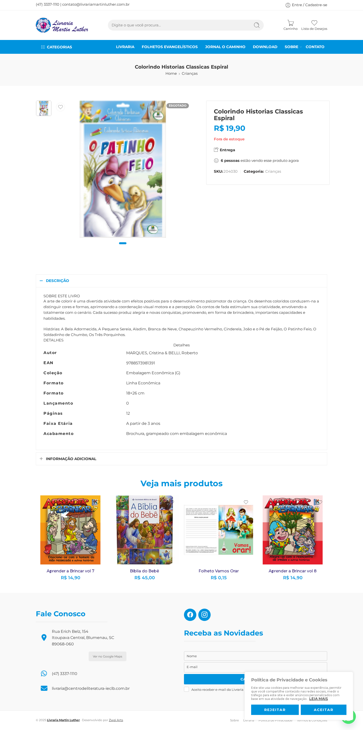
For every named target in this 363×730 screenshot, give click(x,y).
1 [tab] (123, 247)
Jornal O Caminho (225, 47)
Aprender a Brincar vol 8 (293, 571)
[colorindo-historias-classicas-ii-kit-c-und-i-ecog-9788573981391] (43, 108)
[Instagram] (204, 614)
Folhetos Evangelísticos (170, 47)
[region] (298, 696)
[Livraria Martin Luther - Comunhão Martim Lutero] (62, 25)
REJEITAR (275, 710)
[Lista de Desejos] (60, 107)
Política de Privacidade (275, 720)
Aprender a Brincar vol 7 (70, 571)
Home (171, 73)
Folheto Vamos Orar (219, 571)
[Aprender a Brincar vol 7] (70, 529)
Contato (315, 47)
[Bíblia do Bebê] (144, 529)
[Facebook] (190, 614)
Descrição (57, 281)
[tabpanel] (123, 170)
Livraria (125, 47)
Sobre (291, 47)
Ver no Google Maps (107, 656)
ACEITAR (323, 710)
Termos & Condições (312, 720)
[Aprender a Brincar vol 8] (292, 529)
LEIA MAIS (318, 698)
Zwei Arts (116, 720)
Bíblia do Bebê (144, 571)
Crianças (190, 73)
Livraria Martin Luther (63, 720)
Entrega (227, 150)
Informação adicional (71, 459)
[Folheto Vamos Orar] (218, 529)
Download (265, 47)
